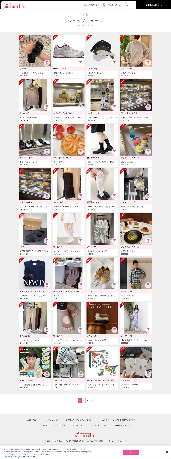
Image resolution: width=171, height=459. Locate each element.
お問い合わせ (51, 420)
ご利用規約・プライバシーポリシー (80, 420)
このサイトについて (99, 425)
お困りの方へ (32, 420)
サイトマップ (77, 425)
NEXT (91, 399)
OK (131, 452)
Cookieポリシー (121, 425)
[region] (85, 452)
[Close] (167, 452)
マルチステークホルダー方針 (51, 425)
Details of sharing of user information (20, 456)
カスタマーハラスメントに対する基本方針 (119, 420)
